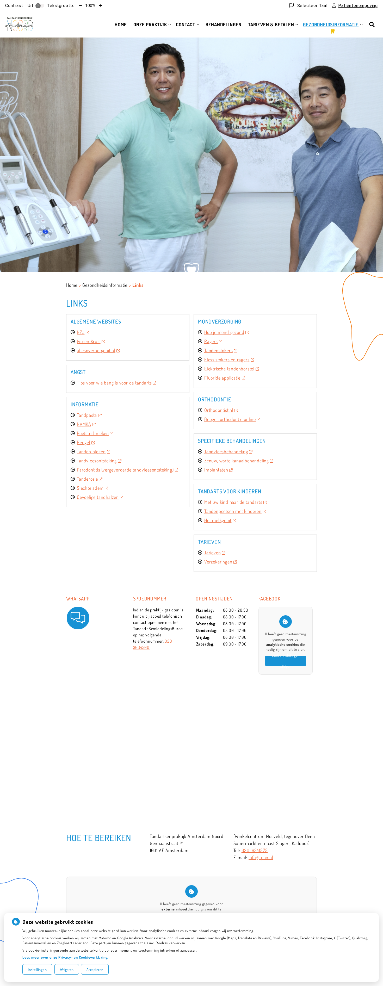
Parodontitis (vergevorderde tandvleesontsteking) (125, 470)
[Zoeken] (372, 24)
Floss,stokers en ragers (226, 359)
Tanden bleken (91, 451)
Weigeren (66, 969)
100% (90, 5)
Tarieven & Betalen (271, 24)
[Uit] (39, 6)
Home (121, 24)
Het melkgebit (217, 520)
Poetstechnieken (93, 433)
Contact (185, 24)
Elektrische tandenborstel (229, 368)
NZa (80, 332)
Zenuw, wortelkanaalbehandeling (236, 460)
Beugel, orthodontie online (230, 419)
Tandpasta (87, 415)
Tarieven (212, 552)
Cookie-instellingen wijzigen (285, 661)
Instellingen (37, 969)
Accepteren (95, 969)
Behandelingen (224, 24)
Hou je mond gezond (224, 332)
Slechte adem (90, 488)
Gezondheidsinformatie (331, 24)
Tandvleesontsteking (97, 460)
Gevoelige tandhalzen (98, 497)
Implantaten (216, 470)
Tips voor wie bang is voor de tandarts (114, 383)
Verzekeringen (218, 562)
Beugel (83, 442)
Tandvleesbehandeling (226, 451)
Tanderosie (87, 479)
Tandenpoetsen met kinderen (233, 511)
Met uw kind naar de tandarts (233, 502)
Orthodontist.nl (218, 410)
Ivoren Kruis (89, 341)
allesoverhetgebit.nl (96, 350)
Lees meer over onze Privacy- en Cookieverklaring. (65, 957)
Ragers (211, 341)
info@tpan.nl (261, 857)
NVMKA (84, 424)
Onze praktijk (150, 24)
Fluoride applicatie (222, 378)
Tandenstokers (218, 350)
